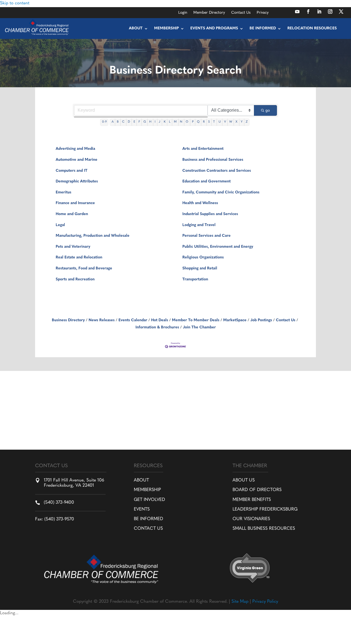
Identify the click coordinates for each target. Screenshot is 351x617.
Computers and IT (71, 171)
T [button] (214, 121)
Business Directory (68, 320)
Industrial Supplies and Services (210, 214)
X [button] (236, 121)
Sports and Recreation (75, 279)
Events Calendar (132, 320)
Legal (60, 225)
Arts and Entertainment (202, 149)
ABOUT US (244, 480)
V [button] (225, 121)
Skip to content (14, 3)
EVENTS (142, 509)
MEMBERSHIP (147, 490)
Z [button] (247, 121)
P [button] (193, 121)
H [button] (150, 121)
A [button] (113, 121)
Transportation (195, 279)
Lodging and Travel (199, 225)
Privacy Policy (265, 601)
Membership (166, 28)
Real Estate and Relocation (79, 257)
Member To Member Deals (195, 320)
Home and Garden (72, 214)
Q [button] (198, 121)
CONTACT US (148, 528)
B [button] (118, 121)
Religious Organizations (203, 257)
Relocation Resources (312, 28)
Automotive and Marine (76, 160)
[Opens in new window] (297, 11)
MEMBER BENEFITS (252, 500)
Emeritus (63, 192)
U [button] (220, 121)
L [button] (170, 121)
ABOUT (141, 480)
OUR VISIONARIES (251, 519)
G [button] (144, 121)
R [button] (204, 121)
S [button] (209, 121)
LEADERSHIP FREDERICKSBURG (265, 509)
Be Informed (263, 28)
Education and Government (206, 181)
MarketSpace (235, 320)
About (136, 28)
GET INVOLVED (149, 500)
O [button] (187, 121)
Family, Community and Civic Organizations (220, 192)
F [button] (139, 121)
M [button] (175, 121)
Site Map (239, 601)
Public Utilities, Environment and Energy (217, 247)
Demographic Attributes (77, 181)
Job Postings (261, 320)
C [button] (123, 121)
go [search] (267, 110)
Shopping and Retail (199, 268)
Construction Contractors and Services (216, 171)
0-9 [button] (104, 121)
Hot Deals (159, 320)
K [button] (165, 121)
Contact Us (241, 13)
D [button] (129, 121)
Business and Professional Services (212, 160)
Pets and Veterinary (73, 247)
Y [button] (241, 121)
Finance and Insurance (75, 203)
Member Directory (209, 13)
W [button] (230, 121)
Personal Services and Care (206, 236)
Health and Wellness (200, 203)
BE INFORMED (148, 519)
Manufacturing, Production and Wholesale (92, 236)
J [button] (159, 121)
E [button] (134, 121)
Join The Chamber (199, 327)
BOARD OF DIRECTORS (257, 490)
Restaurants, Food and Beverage (84, 268)
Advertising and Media (75, 149)
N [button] (181, 121)
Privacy (263, 13)
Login (182, 13)
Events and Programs (214, 28)
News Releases (102, 320)
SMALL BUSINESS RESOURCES (264, 528)
